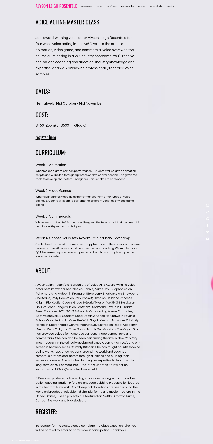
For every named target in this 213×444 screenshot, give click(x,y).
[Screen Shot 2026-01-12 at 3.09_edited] (207, 218)
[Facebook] (207, 225)
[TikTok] (207, 212)
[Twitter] (207, 232)
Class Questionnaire (115, 425)
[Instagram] (207, 205)
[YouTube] (207, 238)
